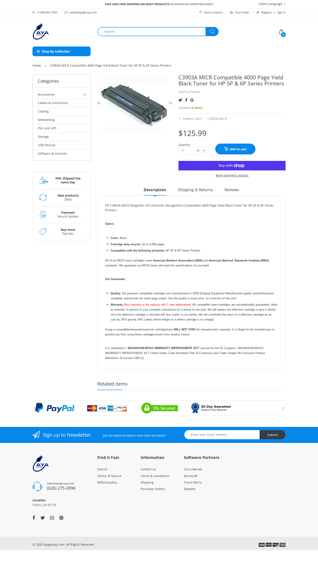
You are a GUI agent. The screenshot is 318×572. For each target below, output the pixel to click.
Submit (272, 435)
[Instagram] (52, 517)
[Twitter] (180, 100)
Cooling (43, 111)
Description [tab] (155, 189)
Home (36, 65)
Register (266, 12)
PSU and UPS (47, 128)
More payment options (232, 175)
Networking (46, 120)
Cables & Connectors (53, 103)
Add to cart (238, 149)
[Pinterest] (61, 517)
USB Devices (47, 145)
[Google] (192, 100)
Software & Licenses (52, 153)
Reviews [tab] (232, 189)
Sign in (281, 12)
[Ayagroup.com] (40, 31)
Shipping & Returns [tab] (195, 189)
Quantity (184, 145)
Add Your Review (189, 92)
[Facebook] (186, 100)
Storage (43, 137)
